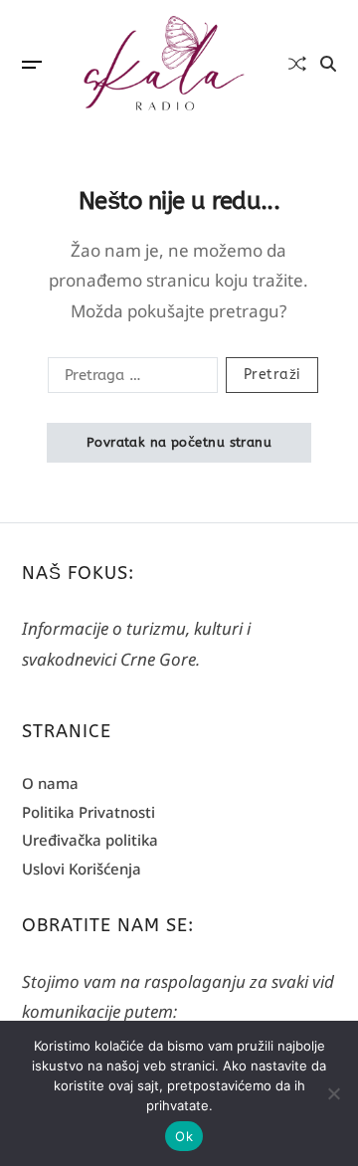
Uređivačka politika (90, 840)
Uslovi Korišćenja (81, 868)
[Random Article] (297, 64)
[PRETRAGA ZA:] (129, 379)
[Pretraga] (328, 64)
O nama (50, 783)
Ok (184, 1136)
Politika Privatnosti (88, 812)
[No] (333, 1093)
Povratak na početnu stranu (179, 442)
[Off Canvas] (32, 65)
